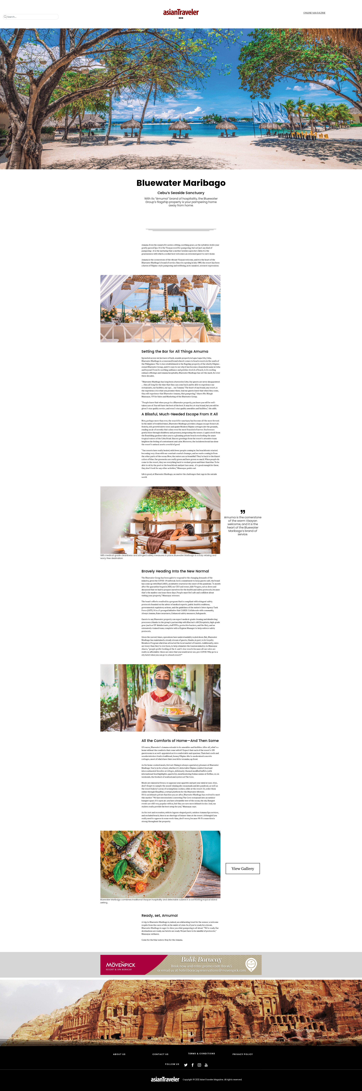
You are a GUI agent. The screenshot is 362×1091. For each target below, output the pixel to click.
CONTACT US (160, 1054)
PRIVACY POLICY (243, 1054)
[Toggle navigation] (181, 18)
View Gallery (243, 868)
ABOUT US (119, 1054)
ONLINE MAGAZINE (314, 13)
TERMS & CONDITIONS (201, 1053)
